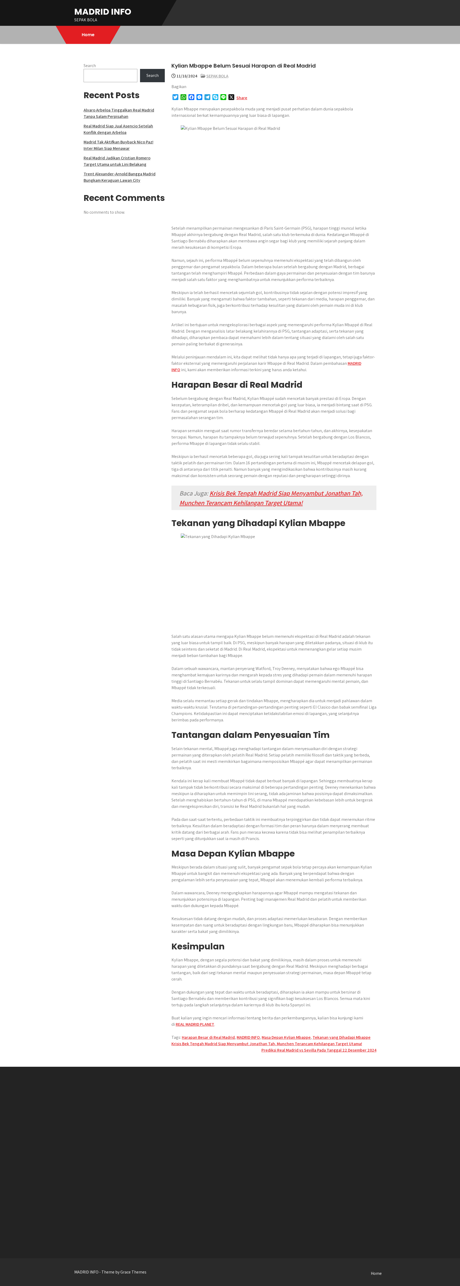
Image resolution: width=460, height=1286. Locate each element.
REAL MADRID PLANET (195, 1024)
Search (90, 65)
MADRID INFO (102, 12)
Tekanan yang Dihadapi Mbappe (342, 1037)
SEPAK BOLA (217, 76)
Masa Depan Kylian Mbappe (286, 1037)
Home (88, 35)
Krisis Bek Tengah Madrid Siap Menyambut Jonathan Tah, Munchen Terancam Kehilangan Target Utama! (266, 1044)
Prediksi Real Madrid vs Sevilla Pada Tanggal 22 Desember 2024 (318, 1050)
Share (241, 98)
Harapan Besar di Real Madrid (208, 1037)
